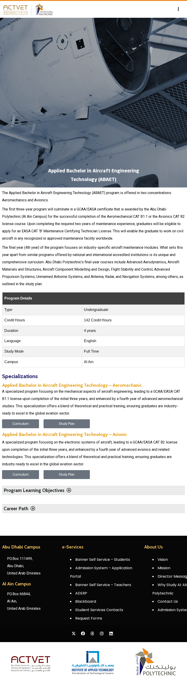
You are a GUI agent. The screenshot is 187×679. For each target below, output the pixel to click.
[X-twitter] (74, 633)
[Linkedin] (111, 633)
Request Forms (88, 618)
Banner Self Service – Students (102, 559)
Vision (163, 559)
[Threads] (92, 633)
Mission (164, 568)
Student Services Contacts (99, 609)
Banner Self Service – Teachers (103, 584)
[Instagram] (102, 633)
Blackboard (85, 601)
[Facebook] (83, 633)
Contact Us (168, 601)
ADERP (81, 593)
